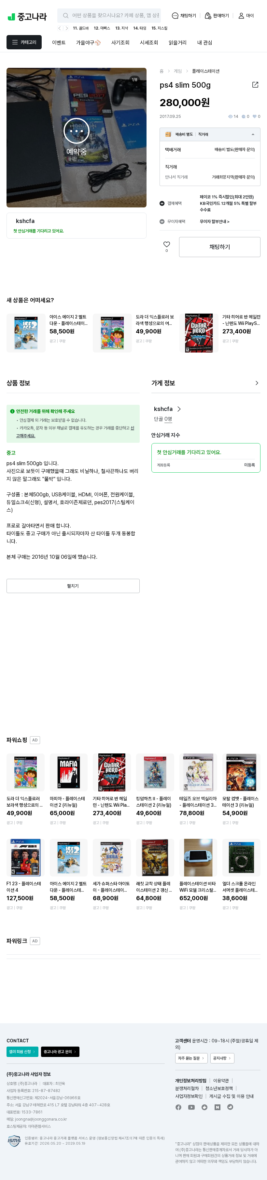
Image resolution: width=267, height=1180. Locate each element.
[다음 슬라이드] (134, 138)
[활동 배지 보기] (179, 409)
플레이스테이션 (205, 71)
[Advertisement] (133, 664)
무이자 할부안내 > (215, 221)
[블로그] (217, 1107)
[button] (255, 85)
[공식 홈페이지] (230, 1107)
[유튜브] (191, 1107)
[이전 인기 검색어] (60, 28)
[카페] (204, 1107)
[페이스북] (178, 1107)
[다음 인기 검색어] (66, 28)
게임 (178, 71)
